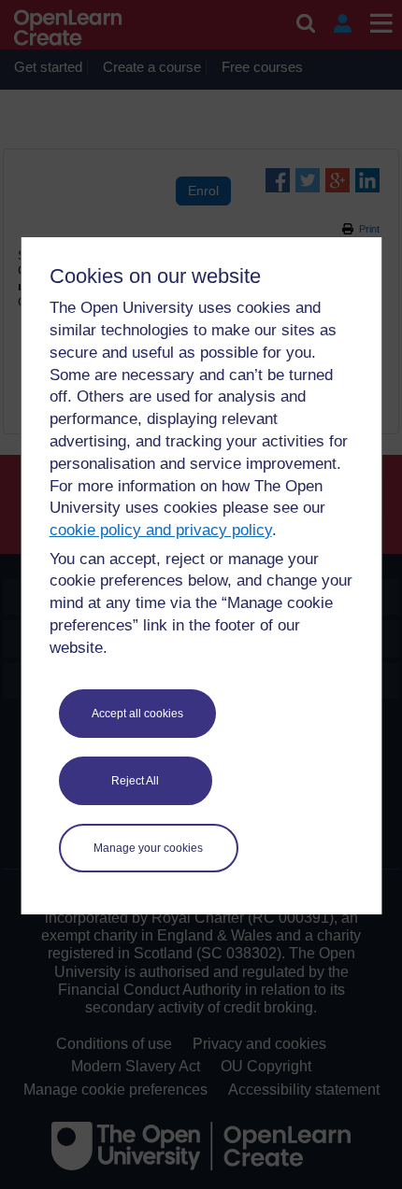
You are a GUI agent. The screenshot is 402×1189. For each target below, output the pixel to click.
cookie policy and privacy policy (161, 530)
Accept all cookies (137, 713)
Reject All (135, 780)
